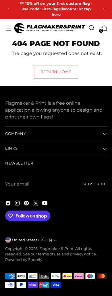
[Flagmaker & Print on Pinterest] (27, 204)
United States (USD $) (32, 240)
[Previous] (8, 9)
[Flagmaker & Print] (49, 28)
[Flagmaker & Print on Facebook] (8, 204)
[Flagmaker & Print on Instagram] (17, 204)
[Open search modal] (91, 28)
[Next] (103, 9)
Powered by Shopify (23, 259)
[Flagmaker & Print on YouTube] (45, 204)
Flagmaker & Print (56, 249)
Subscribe (94, 184)
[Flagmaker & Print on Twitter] (36, 204)
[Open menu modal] (8, 28)
